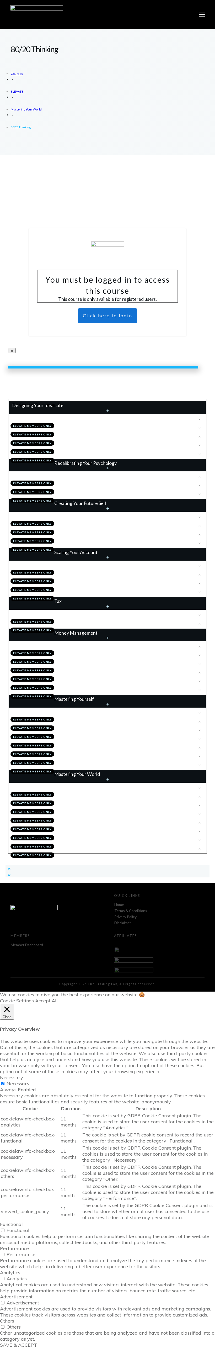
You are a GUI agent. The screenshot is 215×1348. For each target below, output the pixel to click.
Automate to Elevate (76, 796)
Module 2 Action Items (77, 493)
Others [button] (7, 1321)
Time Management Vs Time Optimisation (93, 813)
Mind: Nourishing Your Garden (84, 721)
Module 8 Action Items (77, 839)
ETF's (63, 663)
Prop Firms (67, 582)
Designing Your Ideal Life (37, 405)
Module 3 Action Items (77, 542)
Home (119, 904)
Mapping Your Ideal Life (78, 436)
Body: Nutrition (71, 738)
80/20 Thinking (71, 804)
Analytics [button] (10, 1273)
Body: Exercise (71, 747)
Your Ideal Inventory (76, 484)
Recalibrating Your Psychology (85, 463)
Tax (58, 601)
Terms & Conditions (130, 910)
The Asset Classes (74, 654)
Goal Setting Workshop (78, 427)
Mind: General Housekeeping (83, 729)
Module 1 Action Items (77, 453)
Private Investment (75, 574)
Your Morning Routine (33, 787)
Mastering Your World (77, 774)
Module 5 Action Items (77, 623)
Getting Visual (70, 444)
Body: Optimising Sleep (78, 755)
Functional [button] (11, 1224)
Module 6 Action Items (77, 689)
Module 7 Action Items (77, 764)
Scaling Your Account (76, 552)
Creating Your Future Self (80, 503)
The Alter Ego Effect (32, 516)
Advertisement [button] (16, 1297)
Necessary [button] (11, 1078)
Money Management (76, 633)
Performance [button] (14, 1248)
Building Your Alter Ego (78, 525)
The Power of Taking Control (39, 646)
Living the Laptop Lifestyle (81, 830)
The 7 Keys (23, 418)
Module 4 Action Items (77, 591)
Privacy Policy (125, 916)
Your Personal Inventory (35, 476)
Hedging (65, 680)
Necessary (18, 1084)
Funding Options (28, 565)
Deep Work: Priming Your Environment (91, 822)
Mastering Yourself (74, 699)
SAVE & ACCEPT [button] (18, 1345)
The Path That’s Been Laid (81, 848)
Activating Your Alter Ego (80, 533)
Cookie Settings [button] (17, 1001)
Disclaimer (122, 922)
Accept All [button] (46, 1001)
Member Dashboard (27, 944)
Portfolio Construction (78, 672)
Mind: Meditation (29, 712)
